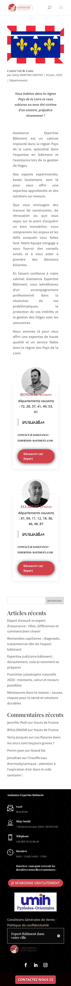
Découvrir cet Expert (33, 456)
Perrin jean (15, 750)
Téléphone (22, 836)
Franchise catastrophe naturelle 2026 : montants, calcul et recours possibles (33, 679)
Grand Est (38, 750)
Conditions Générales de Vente (31, 919)
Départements (18, 80)
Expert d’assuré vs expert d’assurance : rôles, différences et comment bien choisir (33, 626)
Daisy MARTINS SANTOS (27, 75)
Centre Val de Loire (20, 71)
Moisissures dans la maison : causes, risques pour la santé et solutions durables (35, 698)
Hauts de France (46, 722)
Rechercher (54, 600)
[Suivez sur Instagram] (45, 965)
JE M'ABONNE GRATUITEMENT (35, 883)
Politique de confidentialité (28, 925)
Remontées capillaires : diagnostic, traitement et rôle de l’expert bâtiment (33, 644)
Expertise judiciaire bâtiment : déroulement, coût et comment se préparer (33, 661)
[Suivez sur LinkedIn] (35, 965)
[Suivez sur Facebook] (26, 965)
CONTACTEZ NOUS (33, 979)
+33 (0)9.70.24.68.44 (27, 842)
